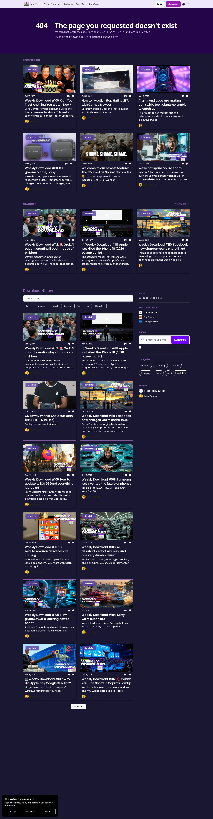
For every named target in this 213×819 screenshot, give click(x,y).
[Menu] (183, 3)
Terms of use (38, 802)
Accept (13, 811)
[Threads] (161, 298)
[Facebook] (154, 298)
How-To (29, 306)
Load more (78, 706)
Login (159, 4)
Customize (30, 811)
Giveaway (41, 306)
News (79, 306)
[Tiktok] (150, 298)
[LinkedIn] (143, 298)
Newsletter (99, 306)
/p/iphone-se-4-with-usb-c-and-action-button (119, 32)
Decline (47, 811)
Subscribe (173, 4)
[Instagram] (157, 298)
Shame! (55, 306)
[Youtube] (147, 298)
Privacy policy (20, 802)
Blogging (67, 306)
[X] (140, 298)
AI (88, 306)
